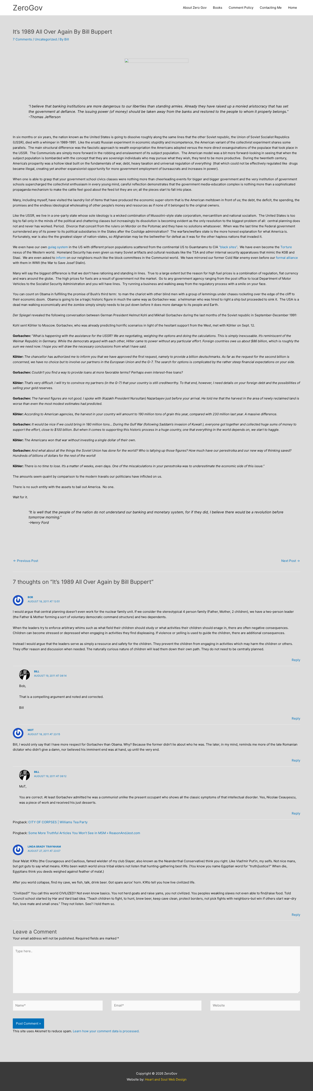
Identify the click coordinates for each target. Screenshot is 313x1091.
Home (292, 8)
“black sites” (228, 247)
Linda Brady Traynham (44, 846)
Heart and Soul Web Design (166, 1079)
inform (61, 258)
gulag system (58, 247)
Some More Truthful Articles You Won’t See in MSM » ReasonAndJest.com (84, 833)
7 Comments (22, 39)
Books (217, 8)
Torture (286, 247)
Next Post (290, 561)
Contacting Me (271, 8)
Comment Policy (241, 8)
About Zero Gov (195, 8)
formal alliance (287, 258)
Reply (296, 660)
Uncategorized (46, 39)
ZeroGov (28, 7)
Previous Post (25, 561)
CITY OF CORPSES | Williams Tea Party (58, 822)
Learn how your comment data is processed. (106, 1031)
